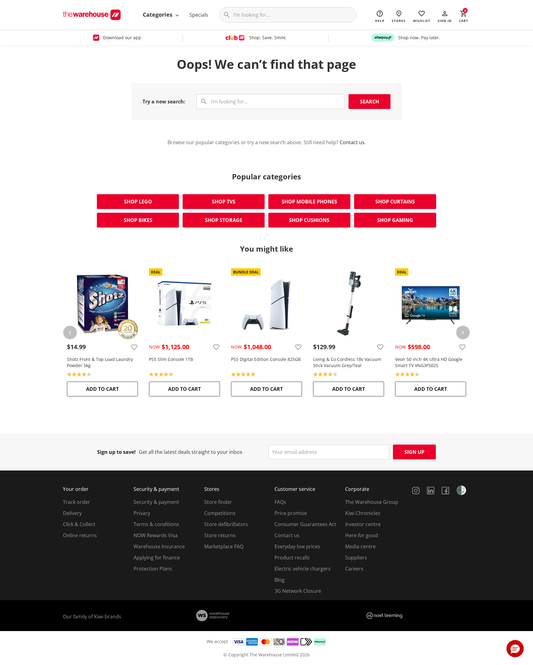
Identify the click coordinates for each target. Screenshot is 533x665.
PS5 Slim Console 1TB (171, 359)
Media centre (360, 546)
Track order (76, 502)
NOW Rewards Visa (156, 535)
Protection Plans (153, 568)
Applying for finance (157, 557)
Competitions (220, 513)
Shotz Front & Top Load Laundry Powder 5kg (100, 362)
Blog (280, 579)
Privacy (142, 513)
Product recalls (292, 557)
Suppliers (356, 557)
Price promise (291, 513)
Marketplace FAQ (223, 546)
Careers (354, 568)
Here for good (361, 535)
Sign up (414, 452)
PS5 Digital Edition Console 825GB (266, 359)
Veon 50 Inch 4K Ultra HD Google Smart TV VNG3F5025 (428, 362)
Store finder (218, 502)
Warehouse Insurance (159, 546)
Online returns (80, 535)
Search (369, 101)
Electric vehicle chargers (303, 568)
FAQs (280, 502)
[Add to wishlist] (134, 347)
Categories (158, 14)
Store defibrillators (226, 524)
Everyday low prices (297, 546)
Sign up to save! (116, 452)
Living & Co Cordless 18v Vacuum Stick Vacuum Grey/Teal (347, 362)
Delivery (72, 513)
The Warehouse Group (371, 502)
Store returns (220, 535)
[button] (445, 16)
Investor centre (363, 524)
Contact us (352, 142)
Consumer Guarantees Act (305, 524)
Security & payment (156, 502)
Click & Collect (79, 524)
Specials (198, 14)
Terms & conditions (156, 524)
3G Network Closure (298, 591)
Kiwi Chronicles (362, 513)
